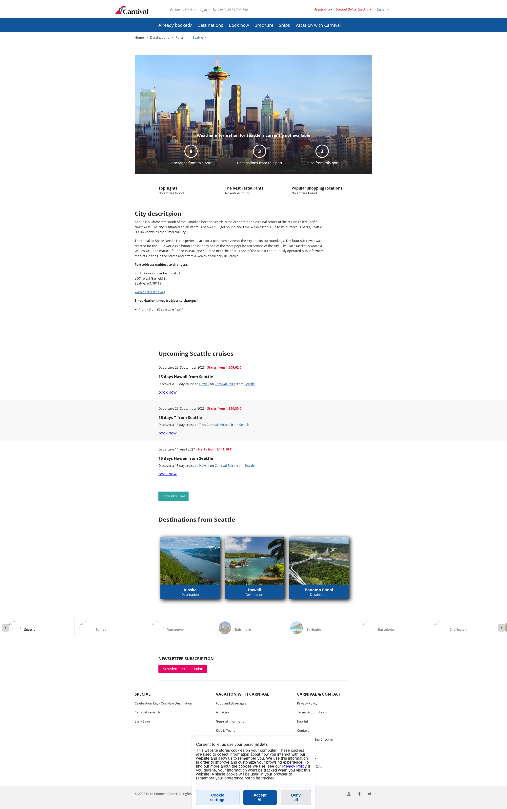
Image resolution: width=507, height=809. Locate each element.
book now (167, 392)
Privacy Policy (307, 703)
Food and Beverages (231, 703)
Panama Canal (319, 589)
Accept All (260, 797)
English (381, 9)
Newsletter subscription (182, 669)
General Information (231, 721)
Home (139, 37)
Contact (303, 730)
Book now (239, 25)
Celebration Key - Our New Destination (163, 703)
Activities (222, 712)
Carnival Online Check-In (352, 9)
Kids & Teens (225, 730)
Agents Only (322, 9)
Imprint (302, 721)
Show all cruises (173, 496)
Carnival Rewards (147, 712)
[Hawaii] (254, 561)
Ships (284, 25)
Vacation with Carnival (318, 25)
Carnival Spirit (225, 384)
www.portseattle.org (150, 292)
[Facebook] (359, 793)
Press (301, 748)
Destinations (210, 25)
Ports (179, 37)
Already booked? (175, 25)
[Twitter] (369, 793)
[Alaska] (190, 561)
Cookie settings (217, 797)
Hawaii (204, 384)
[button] (349, 793)
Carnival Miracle (218, 425)
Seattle (249, 384)
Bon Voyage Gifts (309, 766)
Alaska (190, 589)
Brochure (263, 25)
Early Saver (143, 721)
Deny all (296, 797)
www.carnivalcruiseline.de (132, 10)
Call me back (306, 757)
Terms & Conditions (312, 712)
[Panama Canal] (319, 561)
